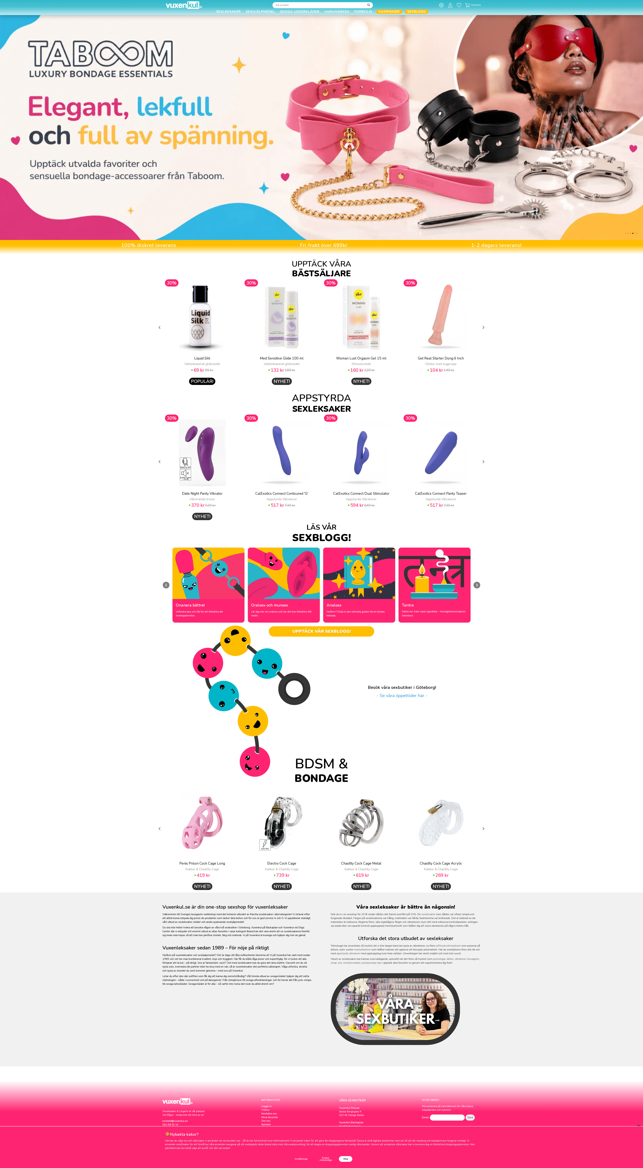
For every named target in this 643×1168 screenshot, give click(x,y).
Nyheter (266, 1124)
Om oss (265, 1120)
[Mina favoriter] (460, 5)
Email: (425, 1117)
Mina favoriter (269, 1117)
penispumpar (369, 963)
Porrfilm (363, 12)
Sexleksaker (228, 12)
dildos (450, 959)
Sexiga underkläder (299, 12)
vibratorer (460, 959)
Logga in (266, 1106)
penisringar (439, 959)
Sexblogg (416, 12)
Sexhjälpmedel (260, 12)
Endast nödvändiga (326, 1159)
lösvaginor (473, 959)
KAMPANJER (389, 12)
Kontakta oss (269, 1113)
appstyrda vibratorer (348, 953)
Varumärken (337, 12)
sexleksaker (428, 914)
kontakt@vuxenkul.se (175, 1121)
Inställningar (301, 1158)
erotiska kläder (352, 963)
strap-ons (336, 963)
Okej (345, 1158)
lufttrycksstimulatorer (448, 946)
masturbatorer (362, 949)
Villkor (265, 1110)
